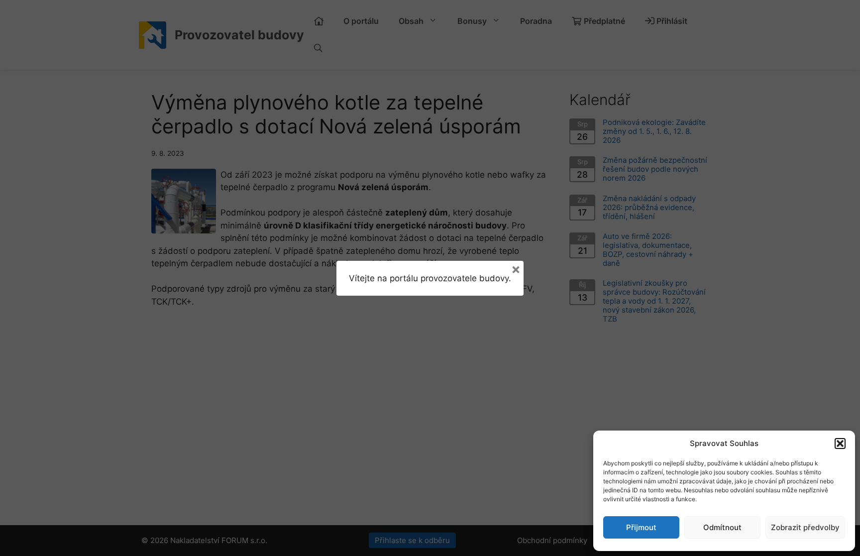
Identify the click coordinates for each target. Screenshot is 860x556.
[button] (840, 443)
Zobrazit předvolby (805, 527)
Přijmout (641, 527)
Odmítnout (722, 527)
